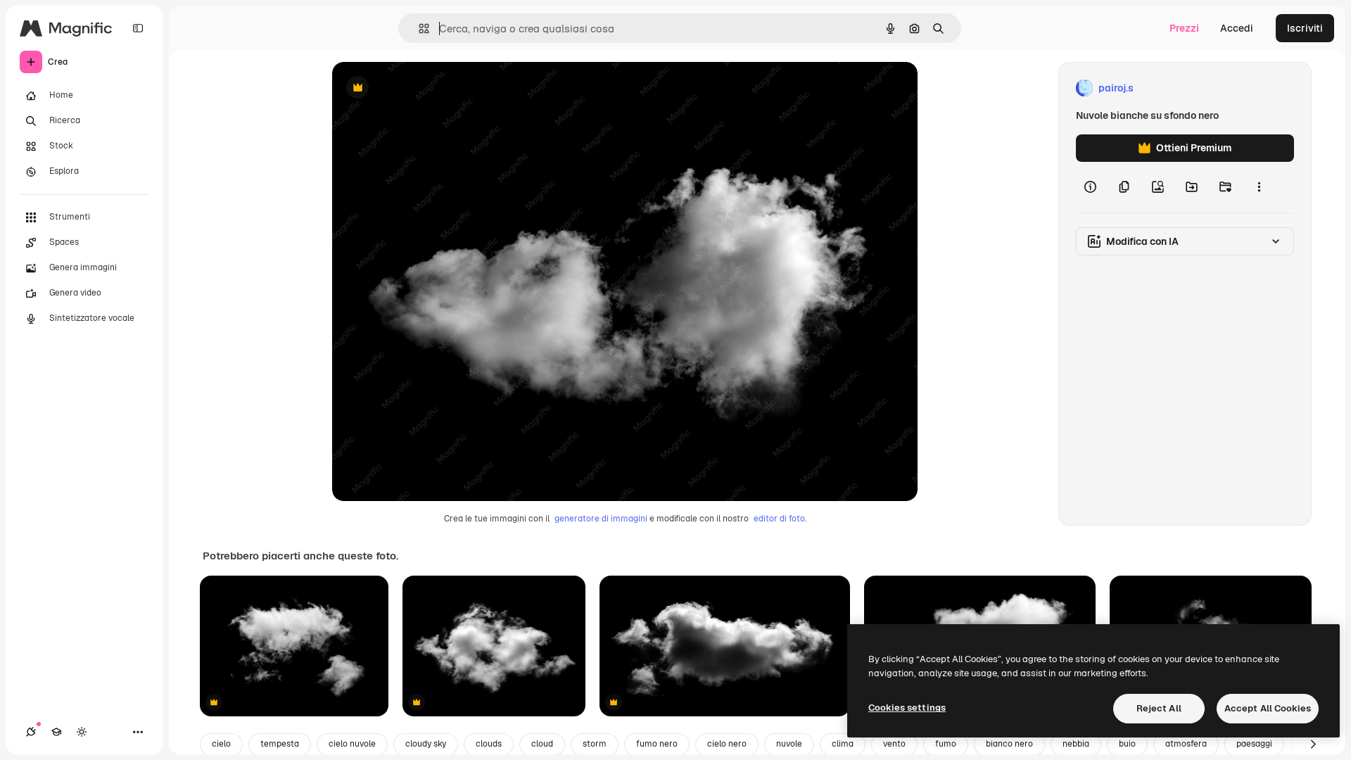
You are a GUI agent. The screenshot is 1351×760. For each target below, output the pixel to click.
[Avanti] (1313, 744)
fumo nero (657, 743)
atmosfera (1186, 743)
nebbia (1076, 743)
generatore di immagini (600, 518)
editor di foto (779, 518)
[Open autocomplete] (418, 28)
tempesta (279, 743)
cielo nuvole (352, 743)
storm (595, 743)
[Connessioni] (31, 732)
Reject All (1158, 708)
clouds (489, 743)
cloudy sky (425, 743)
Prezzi (1184, 28)
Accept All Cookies (1267, 708)
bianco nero (1009, 743)
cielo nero (727, 743)
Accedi (1236, 28)
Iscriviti (1305, 28)
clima (843, 743)
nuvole (789, 743)
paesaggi (1254, 743)
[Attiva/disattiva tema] (81, 732)
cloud (542, 743)
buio (1127, 743)
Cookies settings (907, 708)
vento (894, 743)
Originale (425, 88)
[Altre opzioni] (1259, 187)
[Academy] (56, 732)
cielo (221, 743)
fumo (945, 743)
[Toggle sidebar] (138, 28)
